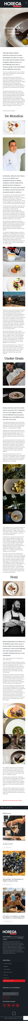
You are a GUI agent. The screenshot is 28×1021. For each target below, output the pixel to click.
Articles (10, 38)
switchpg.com (20, 1018)
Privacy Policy (3, 1016)
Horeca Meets (7, 969)
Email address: (7, 991)
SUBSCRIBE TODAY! (8, 980)
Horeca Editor (10, 36)
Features (14, 38)
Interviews (19, 38)
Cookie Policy (11, 1016)
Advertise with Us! (8, 972)
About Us (6, 975)
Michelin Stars (14, 39)
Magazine (6, 966)
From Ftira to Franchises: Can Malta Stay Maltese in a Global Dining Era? (14, 917)
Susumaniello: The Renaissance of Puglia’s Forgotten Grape (13, 880)
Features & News (7, 963)
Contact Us (6, 978)
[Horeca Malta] (14, 4)
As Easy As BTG (8, 844)
